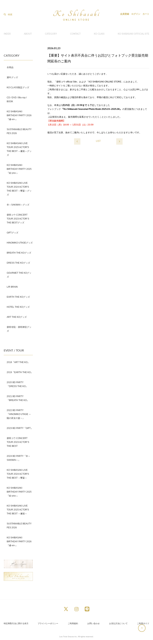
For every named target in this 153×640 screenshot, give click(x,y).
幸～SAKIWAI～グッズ (18, 204)
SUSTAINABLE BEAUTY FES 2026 (19, 131)
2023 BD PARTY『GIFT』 (20, 428)
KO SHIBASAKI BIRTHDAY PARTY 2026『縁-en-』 (19, 115)
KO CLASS (99, 34)
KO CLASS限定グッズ (18, 87)
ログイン (135, 14)
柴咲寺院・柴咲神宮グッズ (19, 329)
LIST (98, 141)
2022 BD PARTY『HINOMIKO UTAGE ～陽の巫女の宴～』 (19, 414)
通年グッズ (12, 77)
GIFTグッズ (12, 232)
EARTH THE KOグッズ (18, 297)
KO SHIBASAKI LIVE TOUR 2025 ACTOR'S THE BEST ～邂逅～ (18, 509)
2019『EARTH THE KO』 (20, 372)
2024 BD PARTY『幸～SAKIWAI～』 (18, 458)
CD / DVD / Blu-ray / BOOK (17, 99)
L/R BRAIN (12, 287)
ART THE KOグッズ (17, 317)
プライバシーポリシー (48, 623)
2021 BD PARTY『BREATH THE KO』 (18, 398)
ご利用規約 (73, 623)
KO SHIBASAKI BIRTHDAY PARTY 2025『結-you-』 (19, 169)
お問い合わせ (93, 623)
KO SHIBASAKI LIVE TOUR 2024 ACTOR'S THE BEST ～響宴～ (18, 474)
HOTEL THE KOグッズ (18, 307)
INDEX (7, 34)
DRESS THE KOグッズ (18, 263)
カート (146, 14)
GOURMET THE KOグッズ (19, 275)
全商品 (10, 67)
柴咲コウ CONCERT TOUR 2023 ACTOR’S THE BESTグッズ (18, 219)
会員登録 (124, 14)
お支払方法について (118, 623)
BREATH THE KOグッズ (19, 252)
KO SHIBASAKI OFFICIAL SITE (133, 34)
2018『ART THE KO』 (18, 362)
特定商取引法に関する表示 (16, 623)
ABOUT (28, 34)
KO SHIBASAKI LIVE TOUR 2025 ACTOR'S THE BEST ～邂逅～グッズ (19, 149)
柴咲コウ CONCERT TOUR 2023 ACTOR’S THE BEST (18, 442)
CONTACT (75, 34)
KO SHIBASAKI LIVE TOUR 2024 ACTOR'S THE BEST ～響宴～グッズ (19, 189)
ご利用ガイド (143, 623)
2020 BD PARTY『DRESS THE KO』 (17, 384)
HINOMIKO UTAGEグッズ (20, 242)
